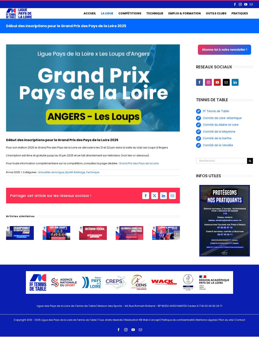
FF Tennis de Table (216, 111)
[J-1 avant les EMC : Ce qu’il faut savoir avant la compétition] (56, 228)
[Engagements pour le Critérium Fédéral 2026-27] (93, 228)
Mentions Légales (206, 320)
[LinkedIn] (235, 82)
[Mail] (226, 82)
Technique (92, 172)
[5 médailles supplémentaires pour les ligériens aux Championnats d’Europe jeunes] (166, 228)
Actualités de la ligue (51, 172)
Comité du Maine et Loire (221, 125)
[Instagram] (208, 82)
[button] (9, 234)
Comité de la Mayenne (219, 132)
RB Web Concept (149, 320)
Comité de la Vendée (218, 145)
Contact (240, 320)
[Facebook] (199, 82)
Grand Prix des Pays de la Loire (139, 163)
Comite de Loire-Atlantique (222, 118)
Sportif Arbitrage (75, 172)
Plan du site (226, 320)
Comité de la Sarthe (217, 138)
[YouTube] (217, 82)
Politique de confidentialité (177, 320)
